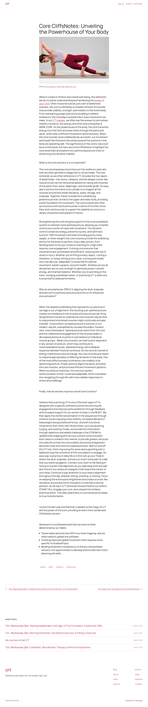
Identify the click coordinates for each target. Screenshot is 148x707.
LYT (7, 3)
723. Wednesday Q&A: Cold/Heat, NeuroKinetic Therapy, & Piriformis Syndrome (47, 647)
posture (43, 567)
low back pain (71, 567)
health (51, 567)
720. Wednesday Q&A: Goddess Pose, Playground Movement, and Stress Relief (43, 589)
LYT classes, (59, 120)
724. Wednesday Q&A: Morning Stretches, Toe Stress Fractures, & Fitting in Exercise (50, 633)
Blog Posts (60, 87)
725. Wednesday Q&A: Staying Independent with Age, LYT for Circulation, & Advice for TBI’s (53, 625)
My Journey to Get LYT (17, 640)
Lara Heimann (51, 87)
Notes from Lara (70, 87)
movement (59, 567)
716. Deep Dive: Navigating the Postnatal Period (118, 589)
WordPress (139, 700)
